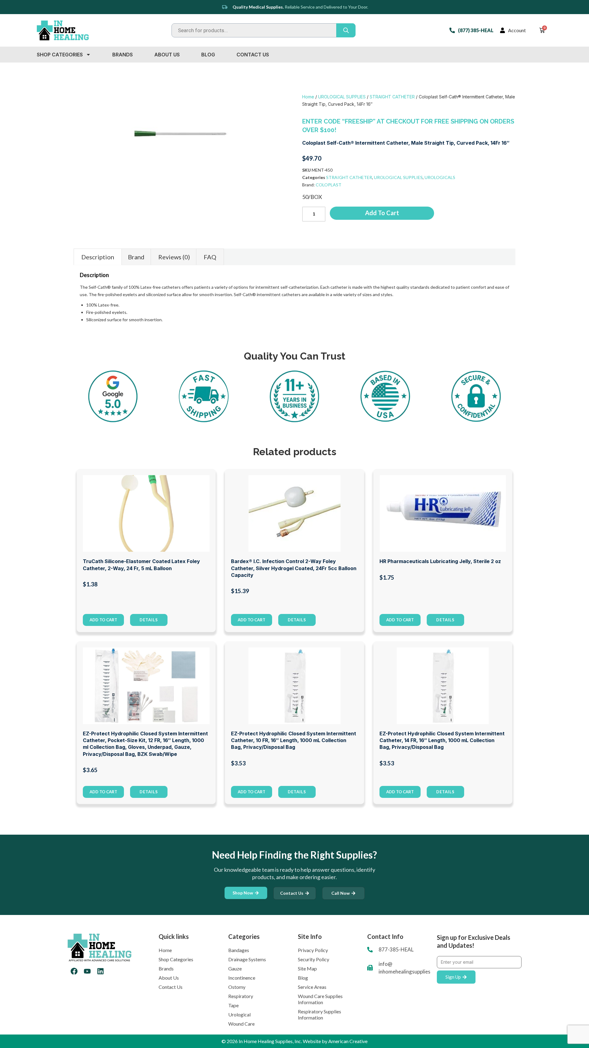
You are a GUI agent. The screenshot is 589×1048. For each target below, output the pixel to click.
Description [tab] (97, 257)
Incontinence (241, 978)
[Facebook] (74, 971)
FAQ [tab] (210, 257)
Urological (239, 1014)
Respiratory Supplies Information (319, 1014)
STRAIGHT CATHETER (392, 96)
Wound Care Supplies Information (320, 999)
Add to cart (382, 212)
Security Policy (313, 959)
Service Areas (312, 987)
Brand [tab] (136, 257)
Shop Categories (60, 54)
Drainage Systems (247, 959)
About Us (167, 54)
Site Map (307, 968)
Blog (208, 54)
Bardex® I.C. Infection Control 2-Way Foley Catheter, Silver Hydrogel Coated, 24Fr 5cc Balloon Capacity (293, 568)
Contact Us (253, 54)
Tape (233, 1005)
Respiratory (240, 996)
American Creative (348, 1041)
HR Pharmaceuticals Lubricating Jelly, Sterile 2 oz (440, 561)
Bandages (238, 950)
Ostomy (236, 987)
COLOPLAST (328, 184)
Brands (122, 54)
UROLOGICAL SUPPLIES (342, 96)
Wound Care (241, 1024)
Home (308, 96)
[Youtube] (87, 971)
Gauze (235, 968)
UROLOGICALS (440, 177)
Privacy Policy (313, 950)
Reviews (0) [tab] (174, 257)
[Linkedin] (100, 971)
